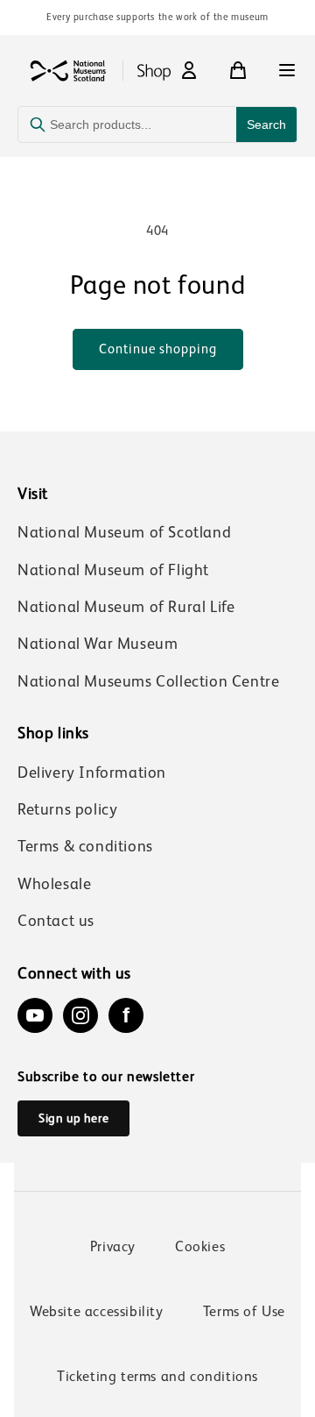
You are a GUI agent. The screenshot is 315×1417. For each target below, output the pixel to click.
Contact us (56, 920)
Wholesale (54, 884)
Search (266, 124)
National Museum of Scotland (124, 532)
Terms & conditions (85, 846)
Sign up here (73, 1118)
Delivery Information (92, 772)
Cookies (200, 1246)
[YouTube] (35, 1015)
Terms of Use (244, 1311)
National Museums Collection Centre (148, 681)
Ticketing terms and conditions (157, 1376)
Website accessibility (97, 1311)
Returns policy (67, 809)
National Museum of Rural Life (126, 607)
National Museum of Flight (113, 570)
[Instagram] (80, 1015)
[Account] (189, 70)
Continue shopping (158, 348)
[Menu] (287, 70)
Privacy (113, 1246)
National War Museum (98, 643)
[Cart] (238, 70)
